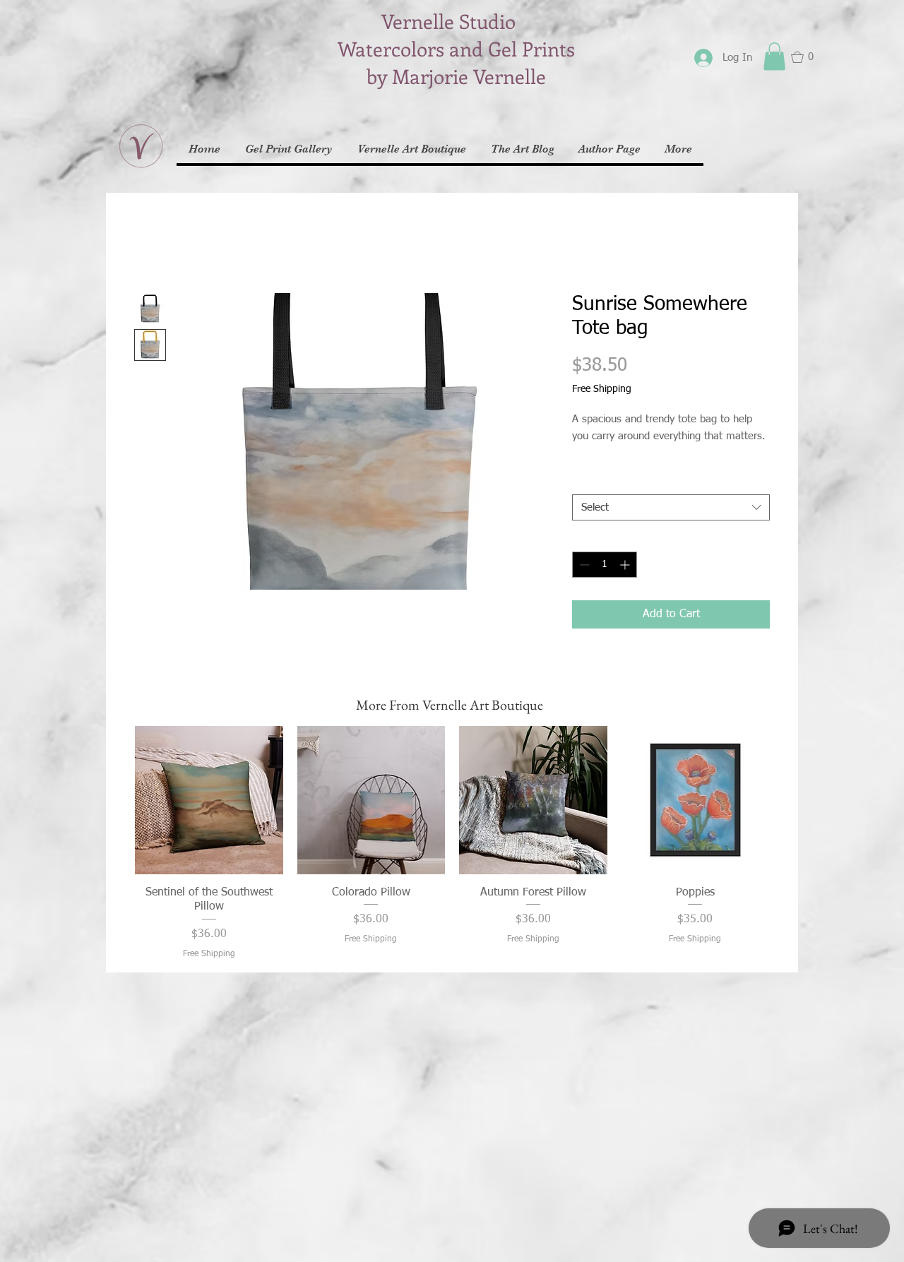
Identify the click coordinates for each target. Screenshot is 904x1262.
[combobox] (671, 507)
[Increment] (626, 564)
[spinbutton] (604, 564)
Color (587, 482)
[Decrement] (583, 564)
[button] (774, 56)
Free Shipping (601, 389)
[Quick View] (209, 800)
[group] (452, 843)
